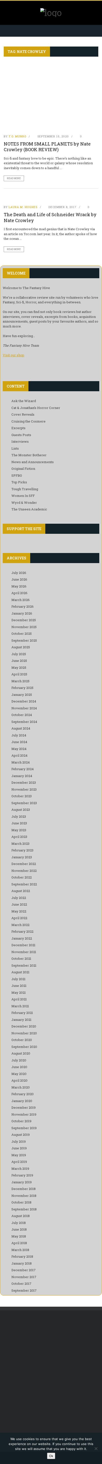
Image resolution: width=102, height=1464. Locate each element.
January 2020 (21, 1101)
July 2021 (18, 979)
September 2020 (24, 1046)
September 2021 (23, 965)
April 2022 (19, 918)
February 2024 (22, 769)
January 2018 (21, 1263)
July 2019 (18, 1141)
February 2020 (22, 1094)
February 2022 (22, 931)
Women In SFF (23, 495)
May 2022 (18, 911)
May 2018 (18, 1236)
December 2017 (23, 1270)
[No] (95, 1448)
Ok (51, 1456)
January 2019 (21, 1182)
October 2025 (21, 633)
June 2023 (19, 823)
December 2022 (23, 864)
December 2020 (23, 1026)
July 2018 (18, 1222)
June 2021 (18, 985)
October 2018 (21, 1202)
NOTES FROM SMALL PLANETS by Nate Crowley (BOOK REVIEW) (47, 146)
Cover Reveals (22, 414)
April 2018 (19, 1243)
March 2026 (20, 600)
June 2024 (19, 742)
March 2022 (20, 925)
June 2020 (19, 1067)
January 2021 (21, 1019)
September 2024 (24, 721)
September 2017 (24, 1290)
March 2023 (20, 843)
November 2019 (23, 1114)
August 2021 (20, 972)
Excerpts (18, 428)
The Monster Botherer (29, 455)
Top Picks (19, 482)
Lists (15, 448)
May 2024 (18, 749)
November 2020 (24, 1033)
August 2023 (20, 809)
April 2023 (19, 836)
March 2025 (20, 681)
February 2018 (22, 1256)
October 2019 (21, 1121)
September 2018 (24, 1209)
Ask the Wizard (23, 401)
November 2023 (24, 789)
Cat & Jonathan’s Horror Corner (35, 408)
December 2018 (23, 1189)
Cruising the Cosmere (28, 421)
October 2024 (21, 715)
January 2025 (21, 694)
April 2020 (19, 1080)
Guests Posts (21, 435)
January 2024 (21, 776)
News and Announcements (32, 462)
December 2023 (23, 782)
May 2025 (18, 667)
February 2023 (22, 850)
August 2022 (20, 891)
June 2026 (19, 579)
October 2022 (21, 877)
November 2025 (24, 627)
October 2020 (21, 1040)
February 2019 (22, 1175)
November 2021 (23, 952)
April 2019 (19, 1161)
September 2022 (24, 884)
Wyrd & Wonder (24, 502)
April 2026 (19, 593)
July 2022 (18, 897)
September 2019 (24, 1128)
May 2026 (18, 586)
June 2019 (19, 1148)
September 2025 (24, 640)
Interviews (20, 441)
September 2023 (24, 803)
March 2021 (20, 1006)
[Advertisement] (51, 1371)
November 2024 (24, 708)
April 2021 (19, 999)
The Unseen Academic (29, 509)
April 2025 (19, 674)
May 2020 (18, 1074)
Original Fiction (23, 468)
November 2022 (24, 870)
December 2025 (23, 620)
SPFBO (16, 475)
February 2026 (22, 606)
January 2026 (21, 613)
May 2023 (18, 830)
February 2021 (22, 1012)
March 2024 (20, 762)
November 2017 (23, 1277)
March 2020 (20, 1087)
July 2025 (18, 654)
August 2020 (20, 1053)
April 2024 (19, 755)
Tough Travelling (24, 489)
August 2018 (20, 1216)
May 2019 (18, 1155)
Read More (14, 178)
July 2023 (18, 816)
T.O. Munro (17, 136)
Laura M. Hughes (23, 207)
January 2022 (21, 938)
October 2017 (21, 1283)
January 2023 (21, 857)
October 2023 (21, 796)
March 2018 (20, 1250)
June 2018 (19, 1229)
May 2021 (18, 992)
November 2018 (23, 1195)
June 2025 (19, 660)
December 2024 (23, 701)
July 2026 (18, 572)
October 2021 (21, 958)
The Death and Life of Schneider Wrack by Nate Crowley (50, 217)
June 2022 (19, 904)
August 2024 (20, 728)
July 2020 (18, 1060)
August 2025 (20, 647)
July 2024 (18, 735)
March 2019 (20, 1168)
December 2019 (23, 1107)
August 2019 (20, 1134)
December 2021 (23, 945)
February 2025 (22, 687)
